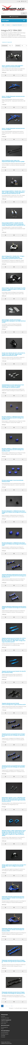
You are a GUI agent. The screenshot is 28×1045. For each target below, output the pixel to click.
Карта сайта (3, 1023)
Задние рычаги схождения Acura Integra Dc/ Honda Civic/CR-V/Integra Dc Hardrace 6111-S (13, 767)
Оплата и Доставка (5, 1018)
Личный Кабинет (4, 1032)
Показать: (18, 45)
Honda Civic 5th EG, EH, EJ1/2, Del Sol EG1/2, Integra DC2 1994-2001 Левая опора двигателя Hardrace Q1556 (13, 354)
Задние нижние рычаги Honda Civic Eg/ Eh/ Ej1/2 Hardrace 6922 (14, 671)
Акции (2, 1028)
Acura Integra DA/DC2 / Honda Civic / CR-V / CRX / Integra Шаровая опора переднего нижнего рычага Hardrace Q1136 (13, 192)
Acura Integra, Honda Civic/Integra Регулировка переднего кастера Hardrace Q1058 (14, 321)
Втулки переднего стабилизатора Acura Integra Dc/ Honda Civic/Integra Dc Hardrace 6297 (14, 512)
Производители (4, 1027)
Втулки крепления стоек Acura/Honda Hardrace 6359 (12, 481)
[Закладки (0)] (21, 1)
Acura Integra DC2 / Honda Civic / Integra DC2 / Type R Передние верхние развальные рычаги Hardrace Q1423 (13, 257)
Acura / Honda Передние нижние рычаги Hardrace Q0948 (13, 96)
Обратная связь (4, 1021)
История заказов (4, 1034)
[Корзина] (23, 1)
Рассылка (3, 1037)
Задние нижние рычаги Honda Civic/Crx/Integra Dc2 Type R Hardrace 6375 (14, 704)
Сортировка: (4, 45)
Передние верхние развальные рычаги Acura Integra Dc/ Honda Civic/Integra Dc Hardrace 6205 (13, 930)
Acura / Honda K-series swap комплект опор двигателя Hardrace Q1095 (12, 66)
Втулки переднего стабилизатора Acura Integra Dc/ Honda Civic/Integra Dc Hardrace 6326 (14, 544)
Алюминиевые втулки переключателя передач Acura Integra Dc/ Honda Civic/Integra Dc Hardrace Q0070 (13, 386)
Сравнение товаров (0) (7, 42)
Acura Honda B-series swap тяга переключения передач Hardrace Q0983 (13, 161)
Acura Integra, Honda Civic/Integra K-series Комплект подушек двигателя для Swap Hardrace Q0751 (13, 289)
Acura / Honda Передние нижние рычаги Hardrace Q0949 (13, 129)
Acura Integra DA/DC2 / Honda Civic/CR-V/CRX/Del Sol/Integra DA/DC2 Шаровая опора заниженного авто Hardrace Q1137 (13, 224)
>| (11, 1006)
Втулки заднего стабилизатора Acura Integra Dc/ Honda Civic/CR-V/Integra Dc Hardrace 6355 (13, 450)
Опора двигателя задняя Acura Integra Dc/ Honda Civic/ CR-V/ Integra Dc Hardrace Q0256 (14, 866)
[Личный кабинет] (19, 1)
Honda (8, 25)
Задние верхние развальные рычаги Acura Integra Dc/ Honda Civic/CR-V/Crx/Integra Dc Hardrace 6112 (14, 576)
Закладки (3, 1035)
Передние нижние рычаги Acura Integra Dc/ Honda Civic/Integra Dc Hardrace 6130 (13, 992)
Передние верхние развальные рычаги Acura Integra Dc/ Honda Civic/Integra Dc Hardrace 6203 (13, 898)
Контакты (3, 1016)
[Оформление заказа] (25, 1)
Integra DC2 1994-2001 (17, 25)
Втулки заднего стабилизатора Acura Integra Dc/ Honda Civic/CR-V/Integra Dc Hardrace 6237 (13, 418)
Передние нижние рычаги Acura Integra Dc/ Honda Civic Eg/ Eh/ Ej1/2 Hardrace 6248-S (14, 961)
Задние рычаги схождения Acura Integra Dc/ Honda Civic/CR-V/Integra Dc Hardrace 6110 (13, 735)
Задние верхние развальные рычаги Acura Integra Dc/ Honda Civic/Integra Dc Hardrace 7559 (14, 607)
